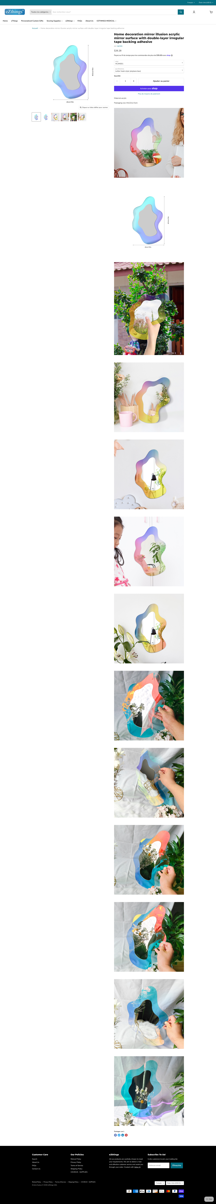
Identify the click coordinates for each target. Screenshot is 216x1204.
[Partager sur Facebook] (115, 1135)
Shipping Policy (76, 1169)
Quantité (117, 76)
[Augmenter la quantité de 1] (134, 81)
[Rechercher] (181, 12)
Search (34, 1159)
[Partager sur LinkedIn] (122, 1135)
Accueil (35, 28)
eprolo (119, 46)
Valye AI (137, 1167)
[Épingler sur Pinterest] (126, 1135)
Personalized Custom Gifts (32, 21)
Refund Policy (76, 1159)
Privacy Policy (76, 1162)
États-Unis (205, 3)
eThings (14, 21)
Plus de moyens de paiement (149, 94)
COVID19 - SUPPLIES (79, 1172)
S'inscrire (176, 1165)
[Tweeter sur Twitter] (119, 1135)
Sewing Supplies (54, 21)
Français (190, 3)
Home (5, 21)
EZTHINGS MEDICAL (106, 21)
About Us (89, 21)
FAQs (80, 21)
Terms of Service (77, 1165)
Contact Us (36, 1169)
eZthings (69, 21)
